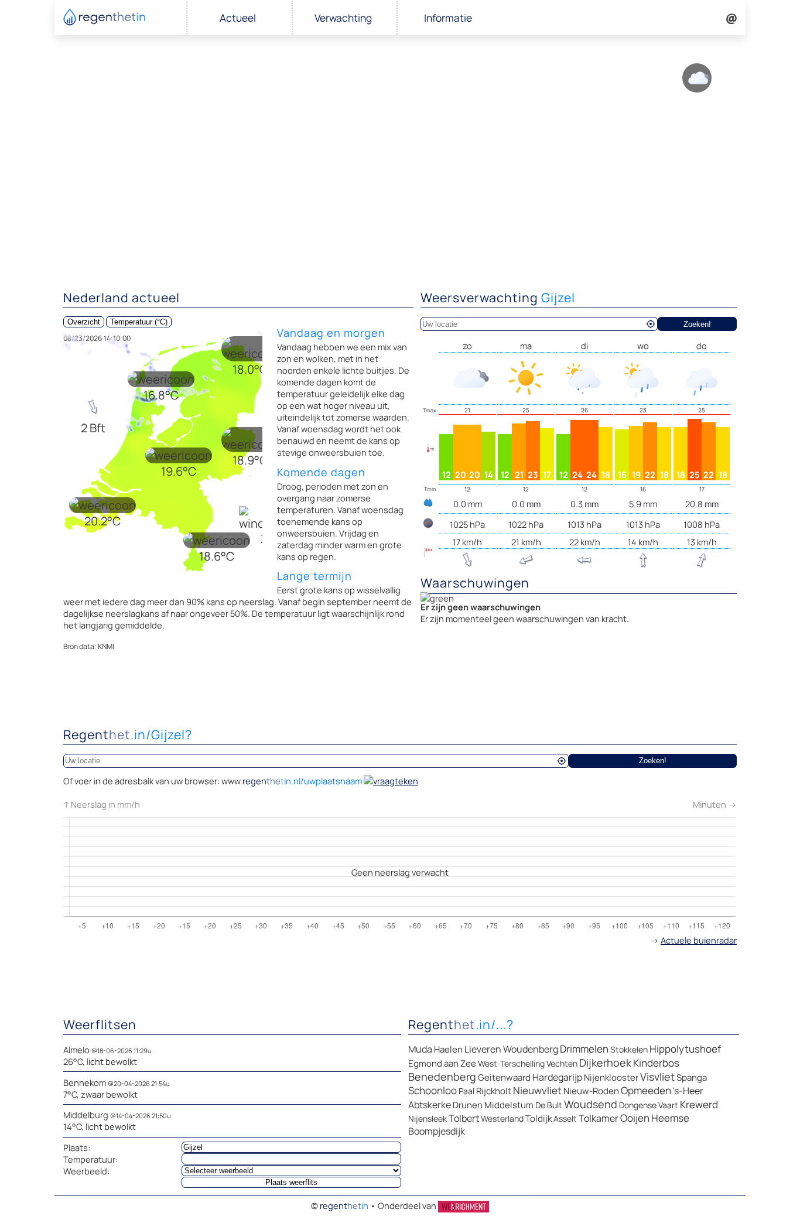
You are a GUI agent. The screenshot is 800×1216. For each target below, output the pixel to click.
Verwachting (343, 18)
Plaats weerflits (291, 1182)
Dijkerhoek (605, 1063)
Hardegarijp (557, 1077)
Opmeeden (646, 1090)
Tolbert (464, 1118)
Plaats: (76, 1147)
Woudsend (590, 1104)
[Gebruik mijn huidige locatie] (651, 324)
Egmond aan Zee (442, 1063)
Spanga (691, 1077)
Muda (420, 1049)
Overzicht (83, 321)
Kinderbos (656, 1063)
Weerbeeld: (86, 1171)
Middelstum (509, 1105)
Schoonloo (432, 1090)
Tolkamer (598, 1118)
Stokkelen (629, 1049)
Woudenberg (530, 1049)
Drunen (468, 1105)
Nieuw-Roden (591, 1091)
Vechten (561, 1063)
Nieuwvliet (537, 1090)
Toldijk (538, 1118)
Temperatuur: (90, 1159)
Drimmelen (584, 1049)
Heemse (670, 1118)
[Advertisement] (400, 193)
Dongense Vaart (648, 1105)
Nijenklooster (611, 1077)
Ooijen (634, 1118)
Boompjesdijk (436, 1131)
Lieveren (482, 1049)
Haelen (448, 1049)
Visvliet (657, 1077)
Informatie (448, 18)
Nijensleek (427, 1118)
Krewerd (699, 1104)
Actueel (238, 18)
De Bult (548, 1105)
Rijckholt (493, 1091)
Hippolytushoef (685, 1049)
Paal (466, 1091)
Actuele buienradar (699, 940)
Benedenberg (442, 1077)
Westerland (502, 1118)
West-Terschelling (511, 1063)
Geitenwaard (504, 1077)
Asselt (565, 1118)
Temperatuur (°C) (138, 321)
